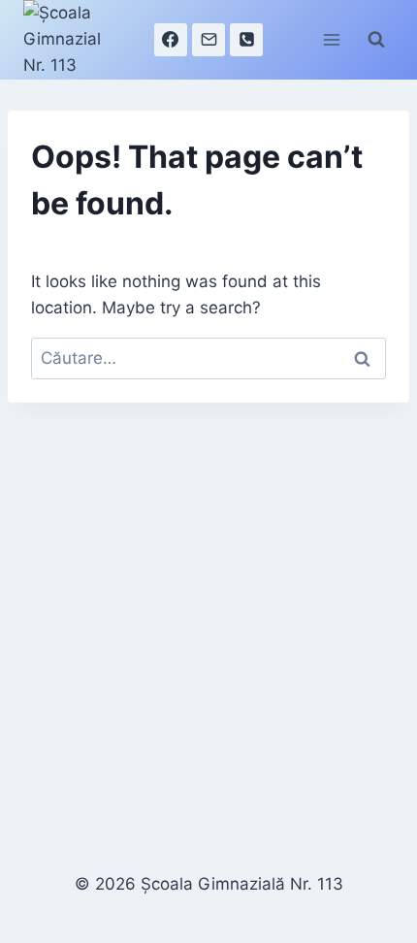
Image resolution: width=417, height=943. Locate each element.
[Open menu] (331, 39)
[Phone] (246, 39)
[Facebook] (170, 39)
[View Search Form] (376, 39)
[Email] (208, 39)
